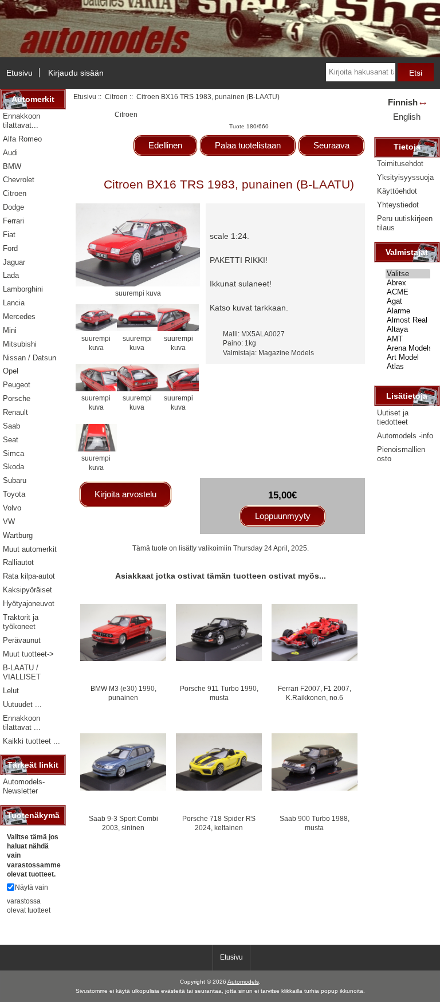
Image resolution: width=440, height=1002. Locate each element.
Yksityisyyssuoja (405, 177)
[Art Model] (408, 357)
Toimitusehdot (400, 163)
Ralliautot (18, 562)
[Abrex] (408, 283)
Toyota (14, 494)
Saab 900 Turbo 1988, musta (314, 823)
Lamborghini (23, 289)
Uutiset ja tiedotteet (392, 417)
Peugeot (16, 384)
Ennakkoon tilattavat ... (22, 723)
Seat (10, 439)
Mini (10, 330)
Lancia (14, 302)
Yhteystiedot (398, 205)
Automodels (243, 982)
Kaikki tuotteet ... (31, 741)
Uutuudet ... (22, 704)
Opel (10, 371)
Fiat (9, 234)
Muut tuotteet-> (28, 654)
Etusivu (19, 72)
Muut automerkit (30, 549)
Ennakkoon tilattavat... (21, 120)
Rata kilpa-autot (29, 576)
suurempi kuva (96, 343)
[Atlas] (408, 366)
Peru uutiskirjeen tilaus (405, 223)
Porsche (16, 398)
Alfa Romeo (22, 139)
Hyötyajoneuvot (28, 603)
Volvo (12, 508)
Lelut (11, 690)
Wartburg (18, 535)
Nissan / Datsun (29, 357)
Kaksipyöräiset (27, 590)
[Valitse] (408, 273)
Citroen (116, 96)
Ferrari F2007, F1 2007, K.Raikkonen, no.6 (314, 693)
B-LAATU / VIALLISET (22, 672)
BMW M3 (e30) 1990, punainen (123, 693)
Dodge (13, 207)
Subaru (14, 480)
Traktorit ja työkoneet (20, 622)
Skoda (13, 466)
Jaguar (14, 262)
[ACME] (408, 292)
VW (9, 521)
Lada (11, 275)
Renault (15, 412)
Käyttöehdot (397, 191)
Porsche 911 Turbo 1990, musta (219, 693)
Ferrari (13, 221)
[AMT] (408, 339)
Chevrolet (18, 179)
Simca (13, 453)
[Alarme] (408, 311)
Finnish (403, 102)
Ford (10, 248)
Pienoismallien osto (401, 454)
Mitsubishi (20, 344)
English (407, 116)
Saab (11, 426)
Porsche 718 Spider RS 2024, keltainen (219, 823)
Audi (10, 152)
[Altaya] (408, 329)
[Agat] (408, 301)
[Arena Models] (408, 348)
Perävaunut (22, 640)
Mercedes (19, 316)
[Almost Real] (408, 320)
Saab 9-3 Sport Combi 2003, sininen (123, 823)
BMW (12, 166)
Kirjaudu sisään (76, 72)
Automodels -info (405, 435)
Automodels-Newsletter (24, 786)
